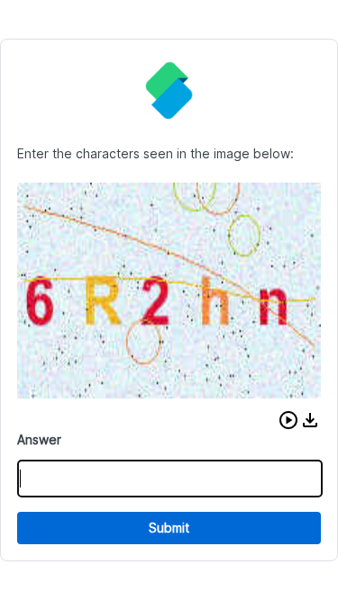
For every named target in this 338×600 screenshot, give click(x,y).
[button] (288, 420)
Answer (39, 439)
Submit (169, 527)
